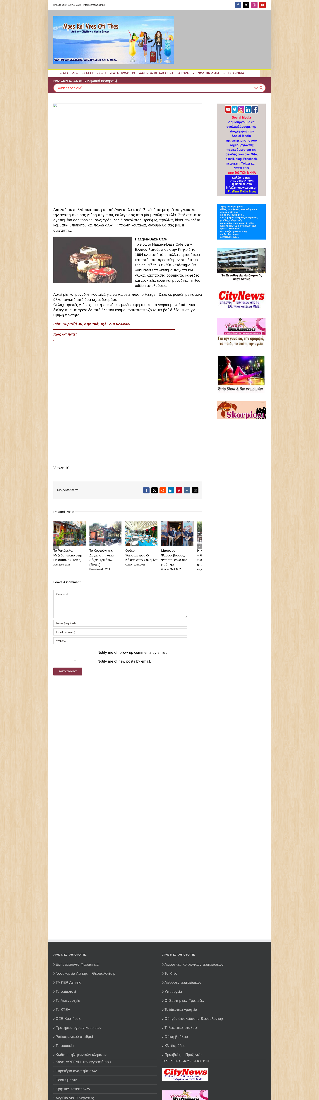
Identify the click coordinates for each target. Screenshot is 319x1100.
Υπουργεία (173, 991)
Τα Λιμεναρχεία (68, 1000)
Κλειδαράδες (174, 1046)
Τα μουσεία (65, 1046)
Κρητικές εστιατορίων (73, 1089)
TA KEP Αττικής (68, 982)
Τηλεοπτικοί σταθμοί (181, 1028)
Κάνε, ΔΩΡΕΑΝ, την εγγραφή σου (83, 1062)
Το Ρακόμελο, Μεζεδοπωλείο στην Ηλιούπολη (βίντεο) (68, 556)
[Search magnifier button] (261, 87)
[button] (56, 547)
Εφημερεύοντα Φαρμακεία (77, 964)
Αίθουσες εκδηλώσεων (183, 982)
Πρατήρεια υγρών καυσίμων (79, 1028)
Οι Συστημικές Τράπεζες (184, 1000)
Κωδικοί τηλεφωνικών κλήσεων (81, 1055)
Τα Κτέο (170, 973)
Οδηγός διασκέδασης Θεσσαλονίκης (194, 1019)
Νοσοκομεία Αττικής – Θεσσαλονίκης (86, 973)
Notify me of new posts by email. (124, 663)
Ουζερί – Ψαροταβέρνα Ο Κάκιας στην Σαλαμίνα (146, 556)
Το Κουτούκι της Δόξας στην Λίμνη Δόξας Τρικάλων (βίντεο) (108, 556)
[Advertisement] (240, 550)
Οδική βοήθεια (176, 1037)
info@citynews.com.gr (94, 5)
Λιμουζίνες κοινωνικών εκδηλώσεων (194, 964)
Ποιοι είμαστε (66, 1080)
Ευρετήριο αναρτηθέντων (76, 1071)
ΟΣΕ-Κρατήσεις (68, 1019)
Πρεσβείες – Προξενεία (183, 1055)
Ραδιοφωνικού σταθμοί (74, 1037)
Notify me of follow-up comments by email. (132, 654)
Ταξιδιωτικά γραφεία (180, 1010)
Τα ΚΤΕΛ (63, 1010)
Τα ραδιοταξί (66, 991)
